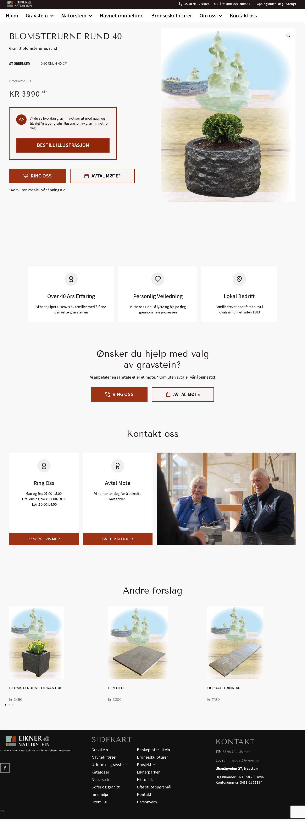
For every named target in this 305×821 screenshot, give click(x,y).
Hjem (12, 16)
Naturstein (74, 16)
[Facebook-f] (5, 768)
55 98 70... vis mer (196, 4)
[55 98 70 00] (180, 4)
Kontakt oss (243, 16)
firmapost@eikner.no (235, 3)
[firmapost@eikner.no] (215, 4)
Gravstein (37, 16)
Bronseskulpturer (171, 16)
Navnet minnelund (122, 16)
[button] (288, 35)
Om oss (208, 16)
